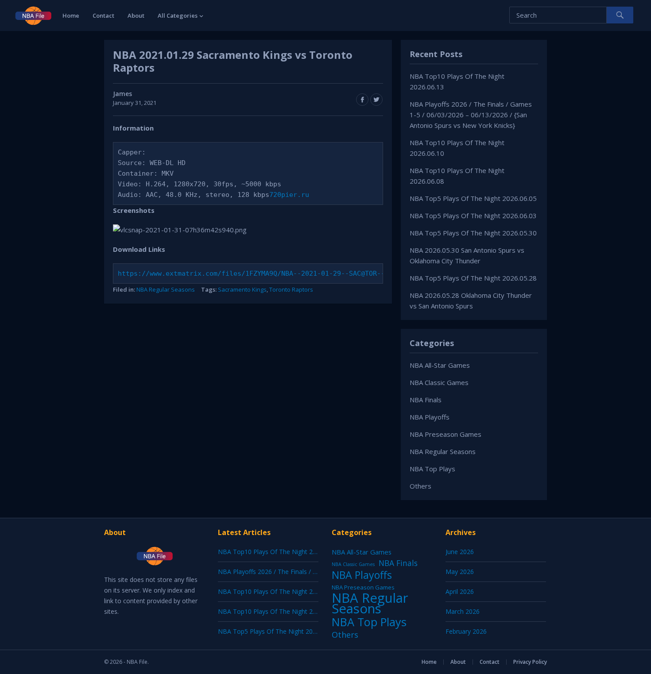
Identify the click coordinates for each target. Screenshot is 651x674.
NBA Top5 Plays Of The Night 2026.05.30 (473, 232)
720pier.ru (289, 195)
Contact (103, 15)
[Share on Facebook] (362, 99)
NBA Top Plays (432, 468)
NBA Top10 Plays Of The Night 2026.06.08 (279, 611)
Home (70, 15)
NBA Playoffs (430, 416)
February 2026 (466, 631)
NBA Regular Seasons (165, 289)
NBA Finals (426, 399)
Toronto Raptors (291, 289)
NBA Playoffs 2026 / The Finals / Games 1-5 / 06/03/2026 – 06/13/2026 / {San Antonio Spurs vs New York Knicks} (471, 115)
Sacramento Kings (242, 289)
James (122, 93)
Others (420, 485)
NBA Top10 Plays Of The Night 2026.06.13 (279, 551)
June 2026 (460, 551)
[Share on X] (376, 99)
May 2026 (460, 571)
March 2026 (463, 611)
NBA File (137, 662)
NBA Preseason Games (445, 434)
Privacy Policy (530, 662)
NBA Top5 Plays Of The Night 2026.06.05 (473, 198)
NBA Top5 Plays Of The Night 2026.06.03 (473, 215)
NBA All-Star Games (440, 365)
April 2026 (460, 591)
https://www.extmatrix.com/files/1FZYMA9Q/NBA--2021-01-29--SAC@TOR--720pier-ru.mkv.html (289, 273)
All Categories (178, 15)
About (136, 15)
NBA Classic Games (439, 382)
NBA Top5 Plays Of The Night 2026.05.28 (473, 277)
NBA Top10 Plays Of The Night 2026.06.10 (279, 591)
